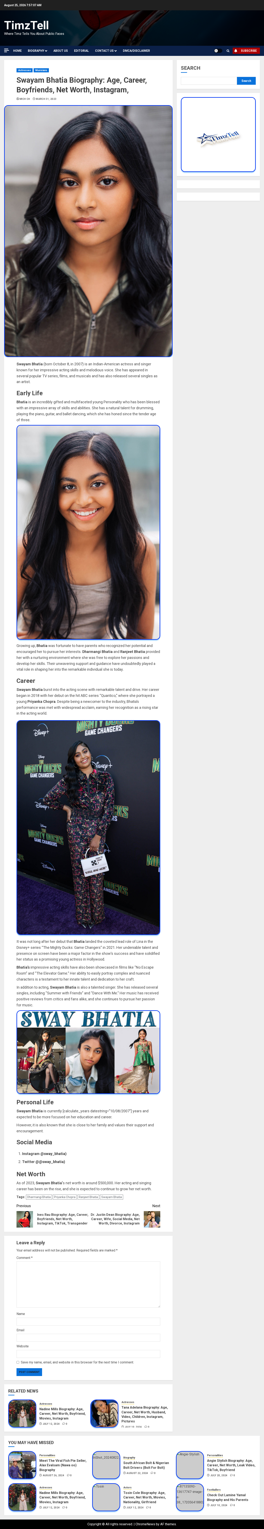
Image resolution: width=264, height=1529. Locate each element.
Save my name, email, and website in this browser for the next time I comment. (77, 1362)
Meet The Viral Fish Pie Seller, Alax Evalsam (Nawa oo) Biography (62, 1465)
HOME (17, 50)
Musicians (41, 70)
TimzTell (26, 25)
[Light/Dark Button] (218, 51)
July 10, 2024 (133, 1426)
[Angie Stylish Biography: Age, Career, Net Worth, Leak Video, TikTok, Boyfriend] (190, 1465)
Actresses (24, 70)
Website (22, 1346)
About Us (60, 50)
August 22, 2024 (137, 1473)
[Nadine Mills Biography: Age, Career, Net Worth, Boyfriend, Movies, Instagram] (22, 1413)
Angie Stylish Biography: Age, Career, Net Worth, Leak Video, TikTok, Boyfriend (231, 1465)
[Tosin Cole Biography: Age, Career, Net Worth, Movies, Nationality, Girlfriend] (106, 1497)
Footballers (214, 1489)
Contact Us (104, 50)
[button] (228, 51)
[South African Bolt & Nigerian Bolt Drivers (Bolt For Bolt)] (106, 1465)
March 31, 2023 (46, 99)
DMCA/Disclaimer (136, 50)
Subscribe (249, 50)
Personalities (47, 1455)
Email (20, 1330)
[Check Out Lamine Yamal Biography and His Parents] (190, 1497)
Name (20, 1314)
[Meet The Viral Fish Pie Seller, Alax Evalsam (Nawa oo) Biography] (22, 1465)
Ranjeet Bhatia (88, 1197)
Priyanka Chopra (64, 1197)
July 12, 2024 (51, 1423)
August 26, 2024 (53, 1475)
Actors (127, 1487)
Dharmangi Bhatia (39, 1197)
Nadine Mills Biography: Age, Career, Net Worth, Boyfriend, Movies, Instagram (62, 1413)
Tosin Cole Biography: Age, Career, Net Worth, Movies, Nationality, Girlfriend (144, 1497)
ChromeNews (145, 1524)
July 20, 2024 (218, 1475)
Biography (36, 50)
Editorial (81, 50)
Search (190, 68)
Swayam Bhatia (111, 1197)
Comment (24, 1258)
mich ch (25, 99)
